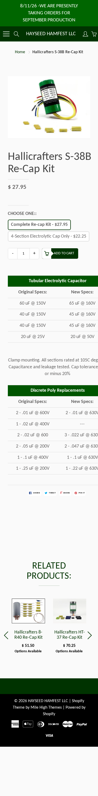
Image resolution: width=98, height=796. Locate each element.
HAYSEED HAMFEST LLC (51, 34)
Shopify (78, 701)
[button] (90, 635)
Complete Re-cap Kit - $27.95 (39, 224)
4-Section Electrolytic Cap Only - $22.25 (48, 236)
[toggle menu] (6, 34)
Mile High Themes (46, 707)
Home (20, 52)
